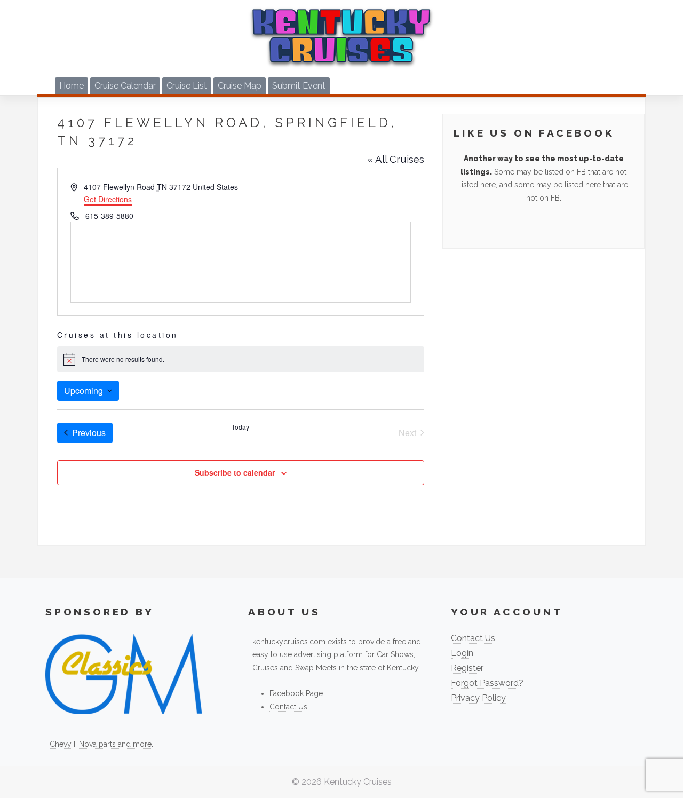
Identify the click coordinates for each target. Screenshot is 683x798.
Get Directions (108, 199)
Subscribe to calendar (235, 472)
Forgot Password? (487, 683)
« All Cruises (395, 159)
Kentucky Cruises (358, 782)
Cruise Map (239, 86)
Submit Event (298, 86)
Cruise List (186, 86)
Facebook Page (296, 693)
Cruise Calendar (125, 86)
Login (462, 653)
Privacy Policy (478, 698)
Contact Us (288, 706)
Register (467, 668)
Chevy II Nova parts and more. (101, 744)
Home (71, 86)
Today (240, 427)
